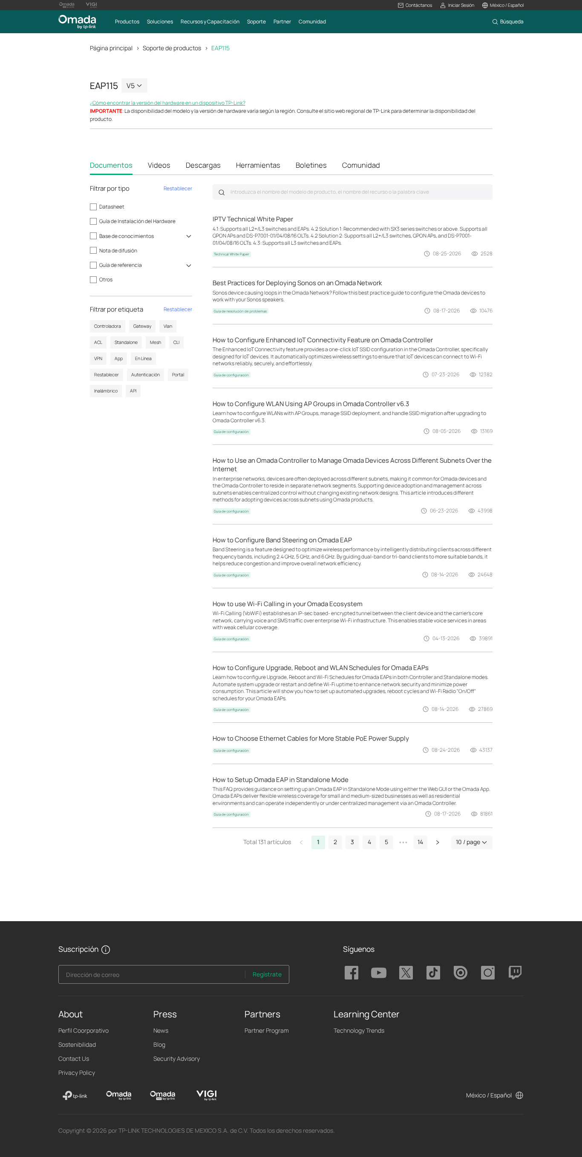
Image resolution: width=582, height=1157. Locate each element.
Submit (221, 192)
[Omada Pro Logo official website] (66, 5)
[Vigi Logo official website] (91, 5)
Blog (159, 1044)
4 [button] (369, 842)
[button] (415, 5)
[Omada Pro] (162, 1096)
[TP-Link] (75, 1096)
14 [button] (420, 842)
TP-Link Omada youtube (378, 972)
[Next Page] (437, 842)
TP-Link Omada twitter (406, 972)
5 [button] (386, 842)
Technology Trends (359, 1030)
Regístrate (267, 974)
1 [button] (318, 842)
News (160, 1030)
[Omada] (118, 1096)
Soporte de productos (172, 48)
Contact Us (73, 1058)
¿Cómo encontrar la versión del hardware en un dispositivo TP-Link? (167, 102)
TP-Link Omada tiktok (433, 972)
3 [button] (352, 842)
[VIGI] (206, 1096)
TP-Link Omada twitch (515, 972)
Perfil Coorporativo (83, 1030)
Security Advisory (176, 1058)
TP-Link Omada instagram (487, 972)
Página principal (111, 48)
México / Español (489, 1095)
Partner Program (267, 1030)
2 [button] (335, 842)
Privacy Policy (76, 1072)
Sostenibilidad (77, 1044)
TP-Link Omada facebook (351, 972)
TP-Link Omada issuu (460, 972)
